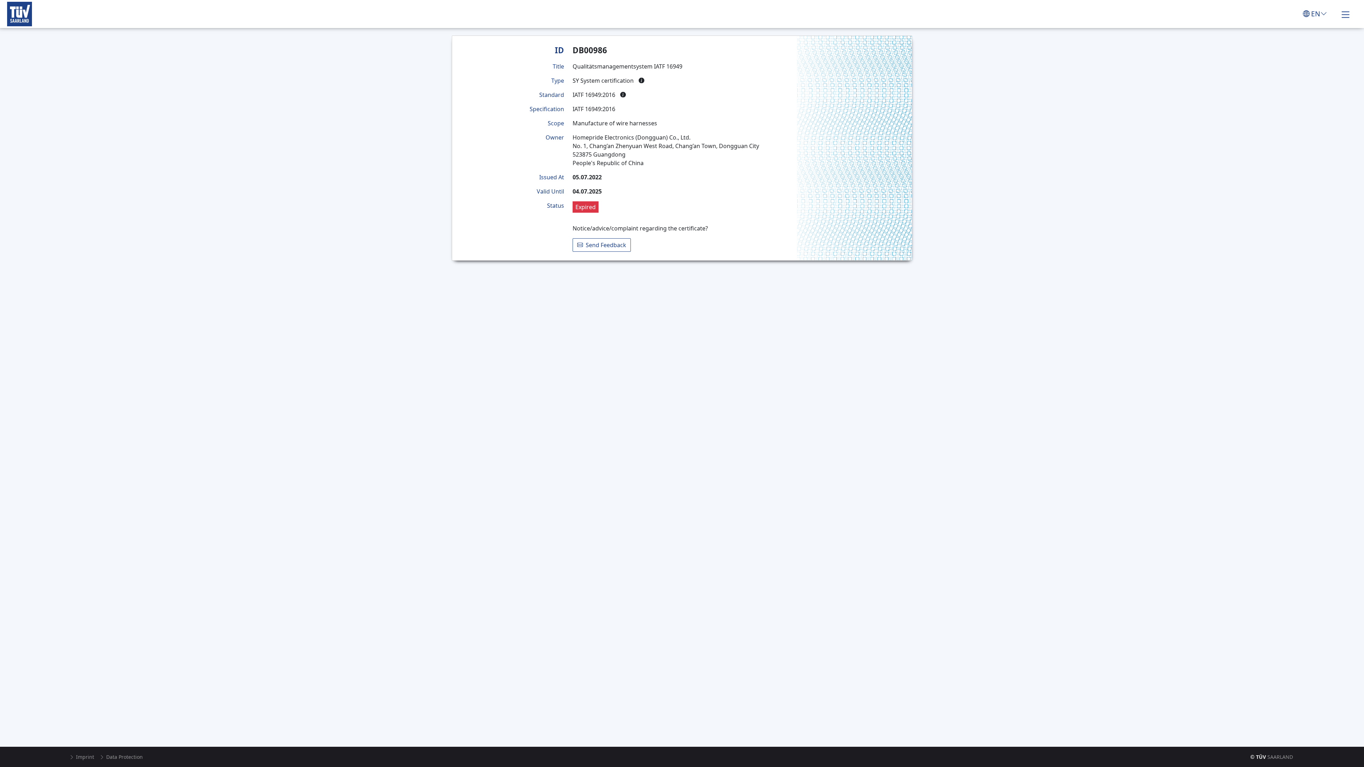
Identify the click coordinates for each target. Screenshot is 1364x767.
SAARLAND (1271, 757)
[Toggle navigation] (1345, 14)
